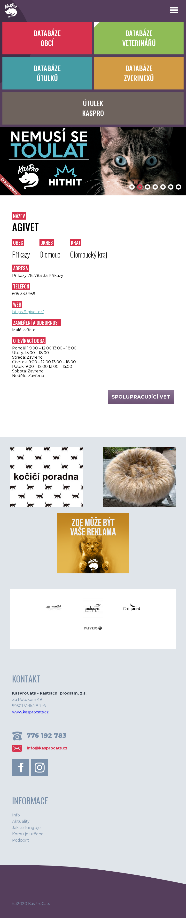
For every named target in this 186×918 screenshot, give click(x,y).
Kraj (75, 242)
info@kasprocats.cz (47, 748)
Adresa (20, 268)
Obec (18, 242)
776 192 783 (46, 736)
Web (17, 304)
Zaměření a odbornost (36, 322)
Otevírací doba (29, 340)
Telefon (21, 286)
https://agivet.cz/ (28, 312)
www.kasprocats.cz (30, 712)
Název (19, 216)
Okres (46, 242)
